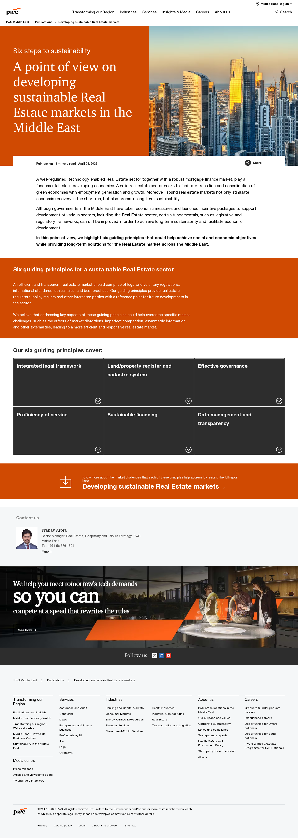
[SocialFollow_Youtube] (168, 656)
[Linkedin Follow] (161, 656)
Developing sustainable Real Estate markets (88, 22)
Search (286, 12)
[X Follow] (155, 656)
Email (46, 552)
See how (25, 630)
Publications (44, 22)
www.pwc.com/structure (114, 813)
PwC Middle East (17, 22)
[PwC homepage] (13, 10)
